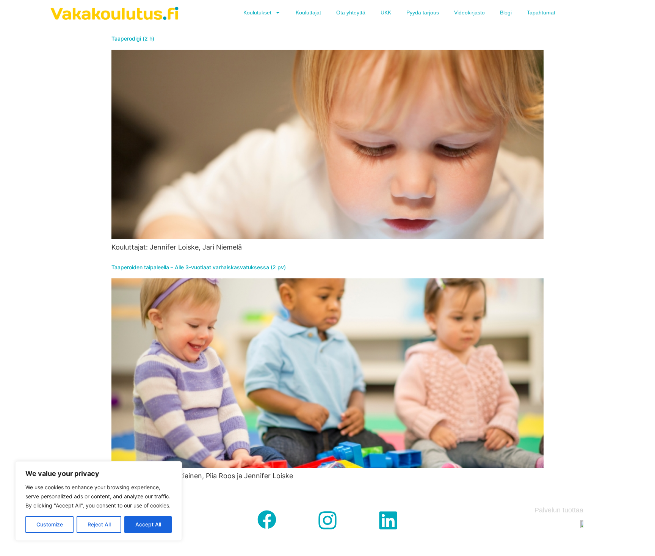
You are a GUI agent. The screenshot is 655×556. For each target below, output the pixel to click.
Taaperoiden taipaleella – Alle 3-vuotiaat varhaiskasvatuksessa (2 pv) (198, 267)
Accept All (148, 524)
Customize (49, 524)
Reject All (99, 524)
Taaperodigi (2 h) (132, 38)
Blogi (506, 12)
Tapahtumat (541, 12)
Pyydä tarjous (422, 12)
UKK (386, 12)
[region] (98, 501)
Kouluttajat (308, 12)
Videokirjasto (469, 12)
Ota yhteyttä (350, 12)
